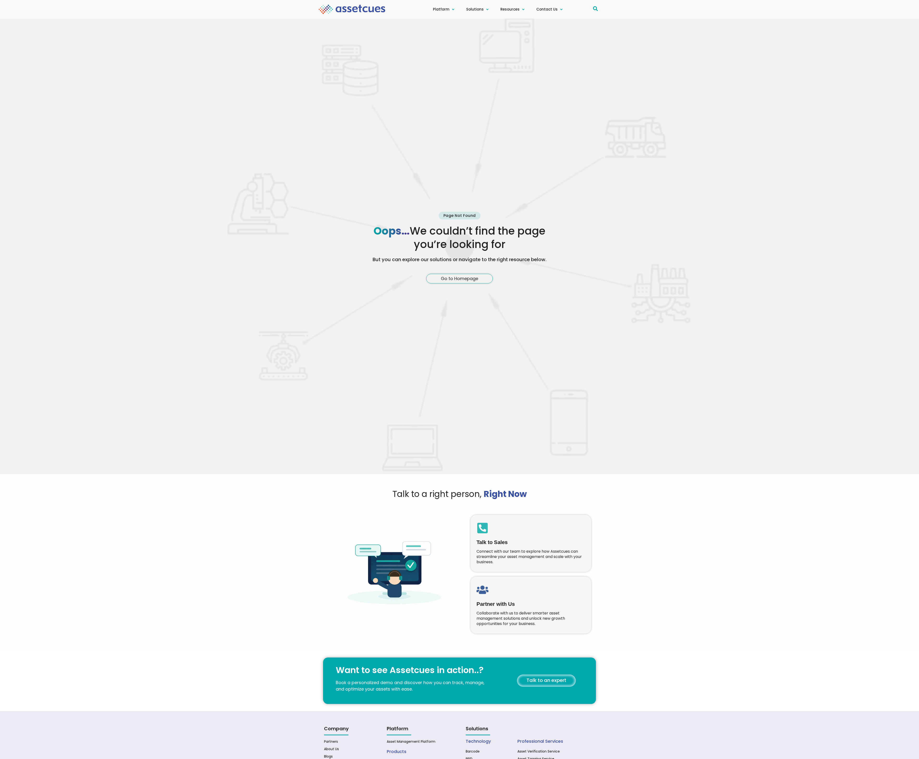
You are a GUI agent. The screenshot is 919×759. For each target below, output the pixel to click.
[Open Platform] (453, 9)
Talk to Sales (492, 543)
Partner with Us (495, 604)
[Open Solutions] (487, 9)
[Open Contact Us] (561, 9)
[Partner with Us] (482, 590)
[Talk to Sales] (482, 528)
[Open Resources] (523, 9)
